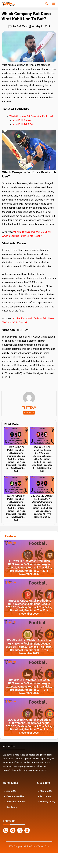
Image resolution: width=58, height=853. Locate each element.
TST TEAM (22, 26)
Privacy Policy (47, 801)
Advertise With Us (15, 801)
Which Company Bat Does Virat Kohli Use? (31, 116)
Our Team (11, 807)
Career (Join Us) (15, 796)
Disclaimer (46, 796)
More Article (29, 413)
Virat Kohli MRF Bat (23, 124)
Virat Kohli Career (22, 120)
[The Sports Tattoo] (8, 3)
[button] (46, 3)
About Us (11, 791)
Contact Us (46, 791)
